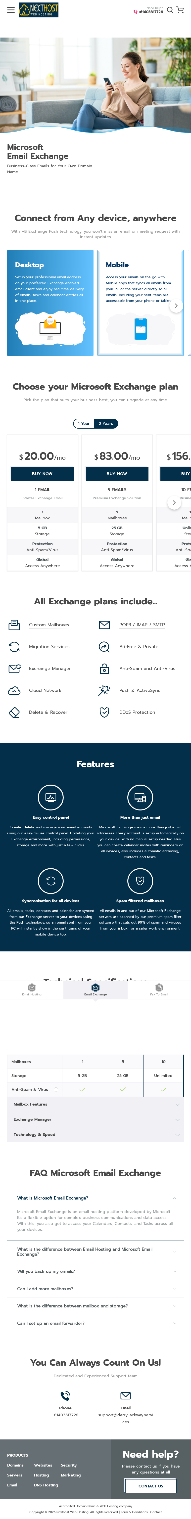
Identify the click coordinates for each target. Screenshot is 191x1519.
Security (69, 1465)
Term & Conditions (134, 1512)
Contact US (151, 1486)
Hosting (41, 1475)
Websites (43, 1465)
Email (12, 1485)
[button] (176, 306)
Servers (14, 1475)
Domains (15, 1465)
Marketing (71, 1475)
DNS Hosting (46, 1485)
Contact (156, 1512)
